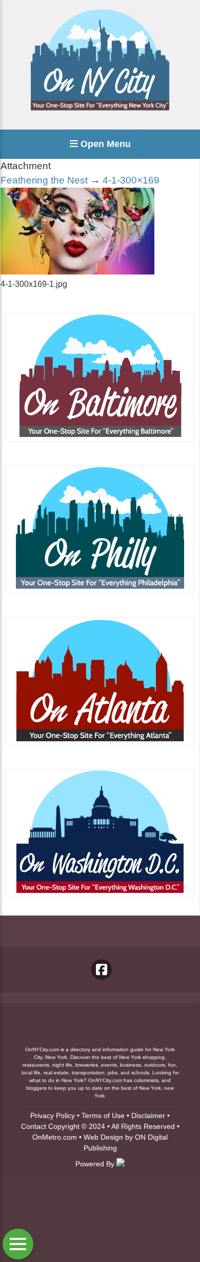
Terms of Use (103, 1115)
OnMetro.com (54, 1137)
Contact (33, 1126)
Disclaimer (148, 1115)
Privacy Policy (52, 1115)
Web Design (103, 1137)
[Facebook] (101, 969)
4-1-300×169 (131, 180)
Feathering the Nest (44, 180)
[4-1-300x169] (77, 271)
